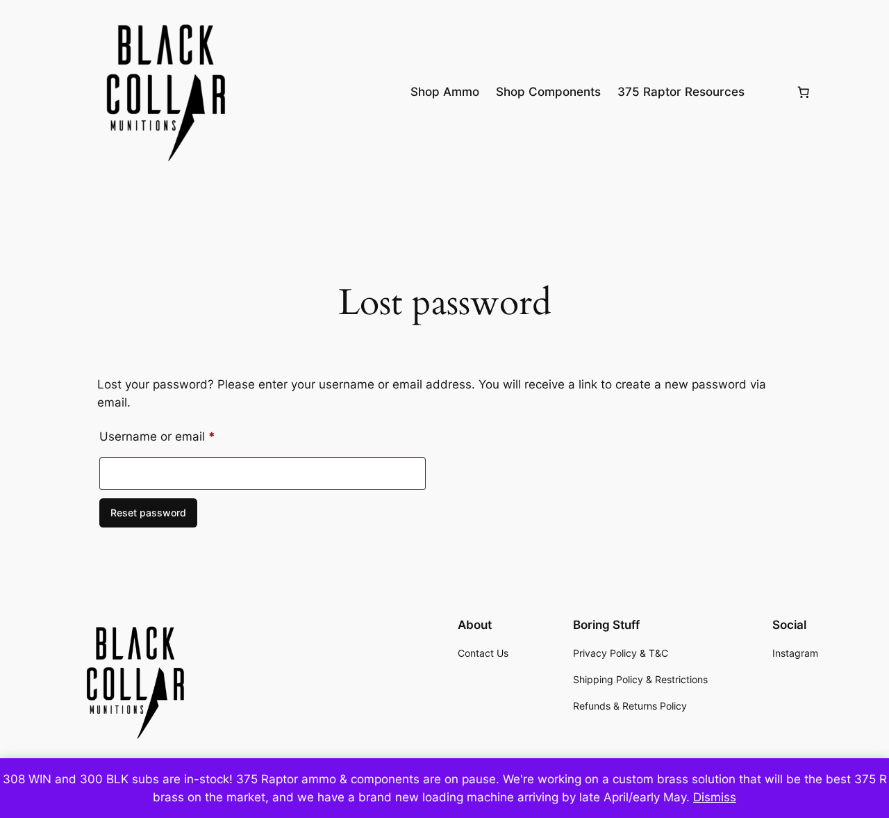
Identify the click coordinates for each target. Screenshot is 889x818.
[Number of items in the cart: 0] (803, 92)
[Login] (770, 92)
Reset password (148, 512)
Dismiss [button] (714, 797)
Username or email (182, 436)
